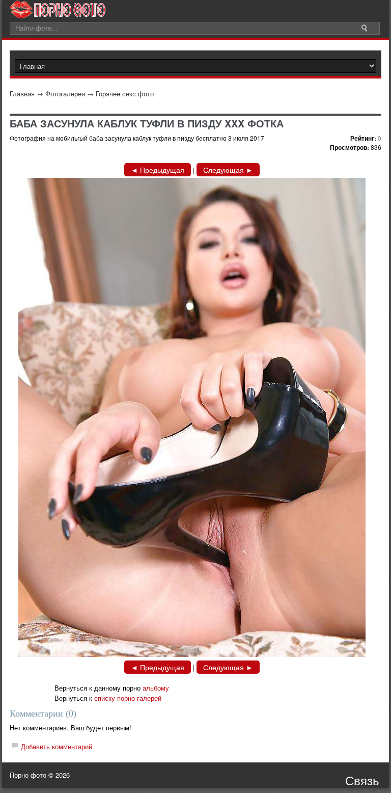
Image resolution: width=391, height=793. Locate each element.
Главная (22, 93)
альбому (156, 688)
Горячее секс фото (125, 93)
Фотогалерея (65, 93)
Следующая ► (228, 170)
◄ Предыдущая (157, 170)
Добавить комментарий (56, 746)
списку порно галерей (127, 698)
